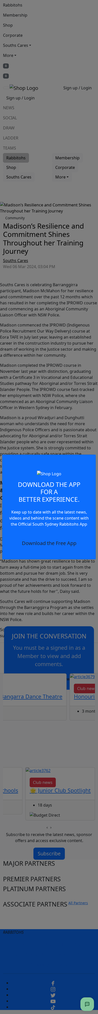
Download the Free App (49, 543)
